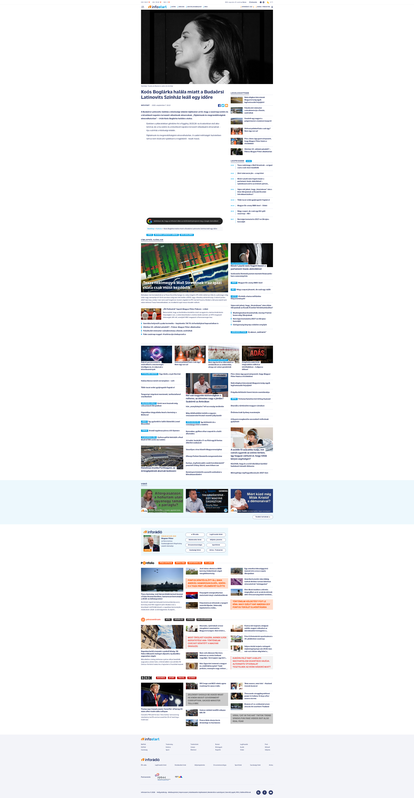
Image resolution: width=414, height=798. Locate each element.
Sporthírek (238, 765)
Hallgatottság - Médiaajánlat (167, 792)
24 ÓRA (249, 161)
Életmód (193, 750)
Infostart (145, 105)
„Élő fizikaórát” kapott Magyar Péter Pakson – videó (185, 309)
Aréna (271, 765)
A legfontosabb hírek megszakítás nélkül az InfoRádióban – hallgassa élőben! (252, 365)
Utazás (190, 619)
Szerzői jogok (230, 792)
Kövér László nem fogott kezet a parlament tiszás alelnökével (248, 267)
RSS (237, 792)
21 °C (271, 2)
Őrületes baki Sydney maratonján (245, 413)
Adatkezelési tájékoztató (198, 792)
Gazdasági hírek (255, 765)
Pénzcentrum (166, 563)
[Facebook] (264, 792)
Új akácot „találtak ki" (257, 332)
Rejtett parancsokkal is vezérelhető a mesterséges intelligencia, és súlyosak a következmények (152, 365)
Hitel (168, 619)
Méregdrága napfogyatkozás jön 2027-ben (249, 473)
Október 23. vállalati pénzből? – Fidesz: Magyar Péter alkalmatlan (171, 327)
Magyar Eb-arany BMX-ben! (250, 283)
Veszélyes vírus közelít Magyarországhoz (204, 450)
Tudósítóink (194, 744)
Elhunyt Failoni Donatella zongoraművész (204, 456)
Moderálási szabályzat (216, 792)
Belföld (143, 744)
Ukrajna (181, 6)
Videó (242, 750)
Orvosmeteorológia (219, 765)
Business (161, 678)
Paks (206, 6)
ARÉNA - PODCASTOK (263, 6)
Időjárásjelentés (199, 765)
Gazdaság (144, 750)
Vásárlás (178, 619)
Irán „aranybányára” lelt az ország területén (205, 407)
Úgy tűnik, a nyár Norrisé (170, 374)
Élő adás (196, 534)
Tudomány (169, 744)
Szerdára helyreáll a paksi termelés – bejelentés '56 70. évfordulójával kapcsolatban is (180, 324)
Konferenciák (195, 563)
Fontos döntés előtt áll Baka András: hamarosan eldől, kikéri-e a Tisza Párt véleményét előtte (207, 583)
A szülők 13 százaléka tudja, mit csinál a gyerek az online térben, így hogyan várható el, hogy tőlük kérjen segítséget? (249, 454)
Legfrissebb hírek (160, 765)
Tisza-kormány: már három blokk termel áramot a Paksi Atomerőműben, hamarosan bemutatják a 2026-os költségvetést (162, 596)
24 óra (173, 6)
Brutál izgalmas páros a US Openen (164, 431)
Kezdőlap (150, 229)
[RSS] (258, 792)
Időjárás (267, 750)
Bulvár (217, 744)
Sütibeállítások (245, 792)
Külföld (143, 747)
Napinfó (218, 750)
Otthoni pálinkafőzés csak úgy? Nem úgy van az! (188, 363)
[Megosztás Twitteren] (223, 105)
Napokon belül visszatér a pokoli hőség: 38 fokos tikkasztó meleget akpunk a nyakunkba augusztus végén (160, 654)
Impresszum (183, 792)
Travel (181, 678)
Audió (242, 747)
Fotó (266, 744)
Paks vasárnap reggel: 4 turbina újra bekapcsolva (164, 334)
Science (191, 678)
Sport (171, 678)
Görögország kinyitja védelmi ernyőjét (250, 325)
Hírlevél (267, 747)
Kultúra (159, 229)
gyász (149, 235)
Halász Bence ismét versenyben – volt (157, 381)
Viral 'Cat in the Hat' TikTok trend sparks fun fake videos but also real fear (252, 718)
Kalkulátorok (204, 619)
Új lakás (209, 563)
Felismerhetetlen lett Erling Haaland (254, 399)
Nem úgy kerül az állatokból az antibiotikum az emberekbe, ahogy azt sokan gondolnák (221, 364)
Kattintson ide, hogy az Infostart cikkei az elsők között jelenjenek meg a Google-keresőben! (186, 221)
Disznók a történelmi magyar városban (247, 406)
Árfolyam (180, 563)
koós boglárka (187, 235)
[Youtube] (271, 792)
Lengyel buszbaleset (194, 6)
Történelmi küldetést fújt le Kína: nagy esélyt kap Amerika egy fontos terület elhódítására (251, 604)
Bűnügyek (218, 747)
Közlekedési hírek (180, 765)
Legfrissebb (244, 744)
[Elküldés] (226, 105)
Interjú (193, 747)
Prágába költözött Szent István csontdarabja (250, 392)
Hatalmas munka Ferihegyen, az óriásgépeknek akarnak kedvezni (158, 469)
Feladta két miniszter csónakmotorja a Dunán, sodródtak (167, 331)
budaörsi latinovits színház (166, 235)
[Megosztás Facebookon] (219, 105)
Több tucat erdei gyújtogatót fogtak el (158, 388)
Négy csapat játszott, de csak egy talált (254, 290)
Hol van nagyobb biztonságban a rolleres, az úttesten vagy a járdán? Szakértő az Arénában (204, 398)
